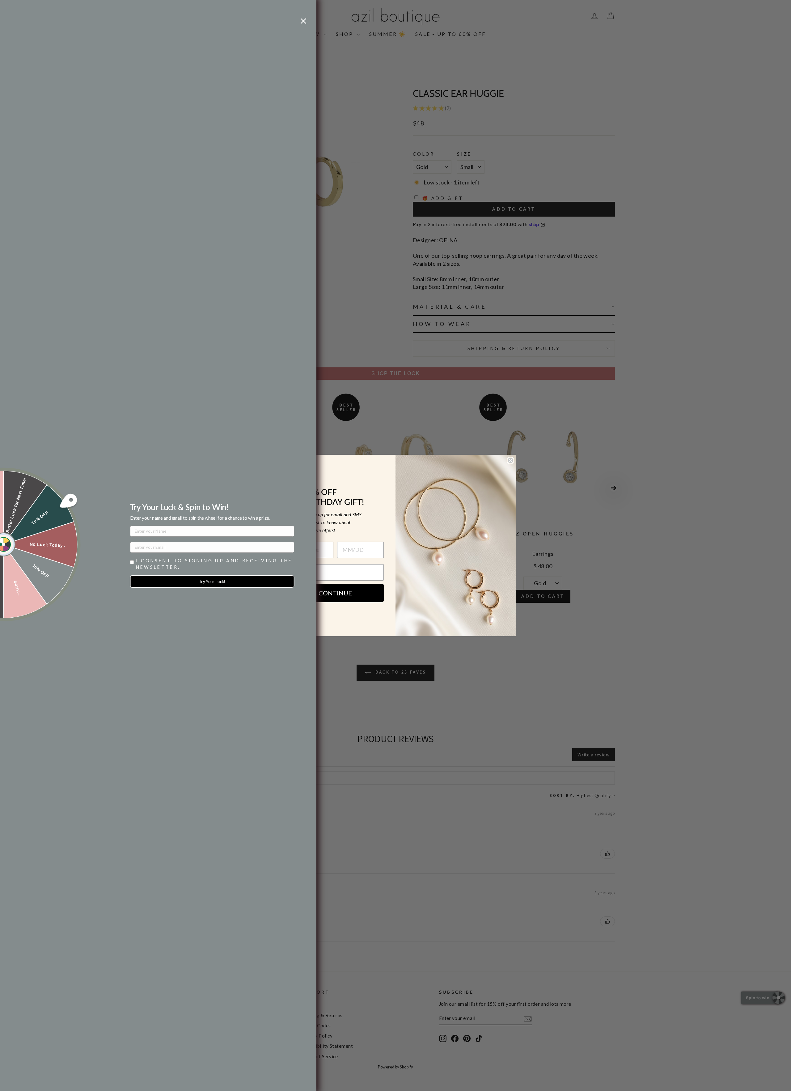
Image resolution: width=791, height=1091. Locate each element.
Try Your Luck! (212, 581)
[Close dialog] (510, 460)
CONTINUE (335, 593)
